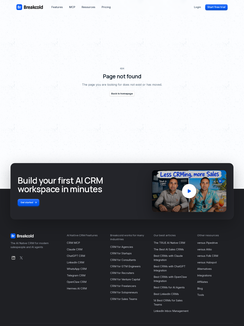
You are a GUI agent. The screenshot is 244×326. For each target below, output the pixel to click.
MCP (72, 7)
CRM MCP (73, 242)
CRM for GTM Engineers (125, 266)
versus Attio (204, 249)
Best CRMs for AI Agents (169, 287)
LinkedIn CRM (75, 262)
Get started (27, 202)
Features (57, 7)
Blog (200, 288)
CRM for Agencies (121, 247)
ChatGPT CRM (76, 255)
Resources (88, 7)
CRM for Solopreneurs (124, 292)
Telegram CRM (76, 275)
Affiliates (202, 282)
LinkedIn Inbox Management (171, 311)
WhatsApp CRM (77, 269)
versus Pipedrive (207, 242)
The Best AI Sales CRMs (169, 249)
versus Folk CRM (207, 255)
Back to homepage (122, 93)
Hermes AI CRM (77, 288)
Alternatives (204, 269)
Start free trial (216, 7)
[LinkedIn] (13, 258)
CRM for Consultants (123, 260)
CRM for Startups (121, 253)
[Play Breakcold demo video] (189, 191)
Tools (200, 295)
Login (197, 7)
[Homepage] (29, 7)
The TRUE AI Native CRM (169, 242)
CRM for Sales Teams (123, 299)
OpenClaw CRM (76, 282)
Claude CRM (74, 249)
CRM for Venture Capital (125, 279)
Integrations (204, 275)
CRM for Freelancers (123, 286)
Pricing (106, 7)
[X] (21, 258)
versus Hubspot (207, 262)
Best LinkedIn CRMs (166, 294)
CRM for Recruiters (122, 273)
